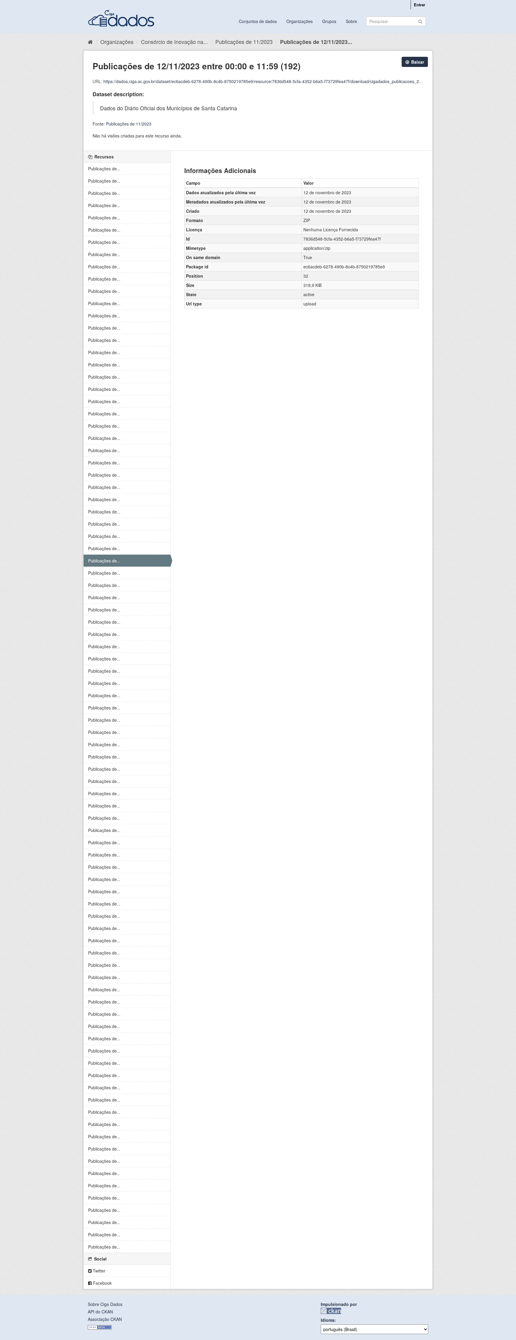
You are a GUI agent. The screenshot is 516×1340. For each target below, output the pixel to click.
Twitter (98, 1271)
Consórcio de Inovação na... (174, 41)
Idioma (327, 1320)
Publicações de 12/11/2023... (316, 42)
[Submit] (420, 20)
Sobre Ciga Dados (105, 1304)
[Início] (90, 41)
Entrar (419, 4)
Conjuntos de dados (258, 21)
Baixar (417, 62)
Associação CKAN (105, 1319)
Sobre (351, 21)
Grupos (329, 21)
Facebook (102, 1283)
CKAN (331, 1311)
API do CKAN (100, 1312)
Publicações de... (104, 169)
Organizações (299, 21)
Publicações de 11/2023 (244, 41)
